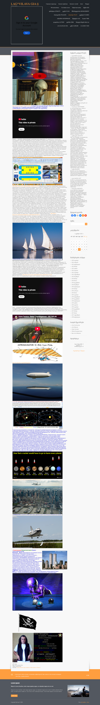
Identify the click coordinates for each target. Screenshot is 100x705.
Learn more (14, 695)
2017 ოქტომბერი (76, 315)
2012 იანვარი (75, 262)
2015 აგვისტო (75, 294)
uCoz (88, 702)
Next (88, 675)
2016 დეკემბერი (76, 309)
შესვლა (83, 350)
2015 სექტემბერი (76, 297)
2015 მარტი (74, 288)
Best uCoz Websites (76, 333)
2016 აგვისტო (75, 307)
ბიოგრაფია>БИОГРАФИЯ (78, 106)
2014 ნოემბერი (75, 284)
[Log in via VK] (80, 215)
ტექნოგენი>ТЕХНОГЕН (77, 135)
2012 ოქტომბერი (76, 274)
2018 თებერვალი (76, 317)
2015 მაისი (74, 292)
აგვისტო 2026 (78, 233)
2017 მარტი (74, 311)
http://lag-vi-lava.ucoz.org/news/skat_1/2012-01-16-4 (25, 186)
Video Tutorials (75, 329)
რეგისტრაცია (76, 350)
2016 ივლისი (75, 305)
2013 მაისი (74, 280)
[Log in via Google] (77, 215)
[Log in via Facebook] (75, 215)
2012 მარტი (74, 266)
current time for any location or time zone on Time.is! (28, 667)
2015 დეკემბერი (76, 299)
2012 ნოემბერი (75, 276)
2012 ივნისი (74, 268)
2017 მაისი (74, 313)
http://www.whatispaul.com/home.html (21, 105)
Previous (87, 675)
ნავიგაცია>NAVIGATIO (77, 188)
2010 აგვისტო (75, 260)
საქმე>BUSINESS (76, 169)
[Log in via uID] (72, 215)
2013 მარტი (74, 278)
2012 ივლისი (75, 270)
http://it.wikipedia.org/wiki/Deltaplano (21, 363)
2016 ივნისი (74, 303)
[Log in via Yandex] (85, 215)
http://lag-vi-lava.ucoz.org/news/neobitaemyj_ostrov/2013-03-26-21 (34, 214)
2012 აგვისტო (75, 272)
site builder (83, 702)
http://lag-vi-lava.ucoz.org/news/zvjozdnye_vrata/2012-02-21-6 (26, 479)
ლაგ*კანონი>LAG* (76, 178)
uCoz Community (76, 325)
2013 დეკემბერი (76, 282)
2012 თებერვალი (76, 264)
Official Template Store (77, 331)
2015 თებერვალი (76, 286)
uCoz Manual (75, 327)
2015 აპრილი (75, 290)
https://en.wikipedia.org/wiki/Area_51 (21, 109)
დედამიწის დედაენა (77, 55)
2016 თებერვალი (76, 301)
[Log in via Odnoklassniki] (83, 215)
